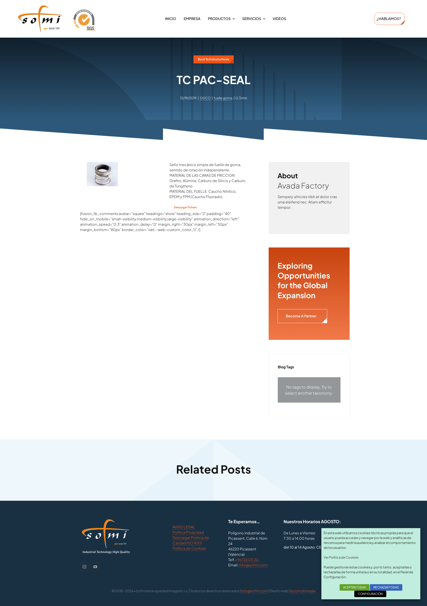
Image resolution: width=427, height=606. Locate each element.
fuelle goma (223, 98)
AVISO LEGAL (184, 527)
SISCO (205, 98)
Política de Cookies (189, 548)
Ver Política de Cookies (341, 557)
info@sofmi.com (253, 565)
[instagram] (84, 566)
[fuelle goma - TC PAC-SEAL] (102, 164)
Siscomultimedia (302, 591)
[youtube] (95, 566)
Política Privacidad (188, 532)
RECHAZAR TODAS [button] (386, 587)
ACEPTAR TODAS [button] (354, 587)
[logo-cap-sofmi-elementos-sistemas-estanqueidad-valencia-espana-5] (57, 6)
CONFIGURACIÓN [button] (370, 594)
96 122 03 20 (248, 559)
